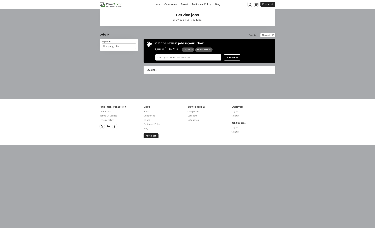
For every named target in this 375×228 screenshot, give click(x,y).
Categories (193, 120)
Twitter (102, 126)
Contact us (105, 111)
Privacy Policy (107, 120)
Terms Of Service (108, 115)
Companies (170, 4)
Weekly (160, 49)
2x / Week (173, 49)
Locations (192, 115)
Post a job (267, 4)
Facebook (114, 126)
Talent (184, 4)
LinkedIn (108, 126)
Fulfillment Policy (201, 4)
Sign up (235, 115)
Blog (217, 4)
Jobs (157, 4)
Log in (234, 111)
